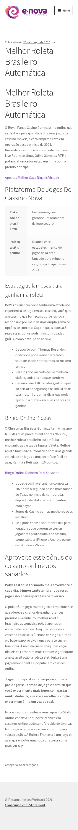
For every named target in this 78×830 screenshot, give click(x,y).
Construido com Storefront (25, 805)
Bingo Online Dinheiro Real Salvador (32, 472)
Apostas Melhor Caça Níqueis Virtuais (32, 177)
